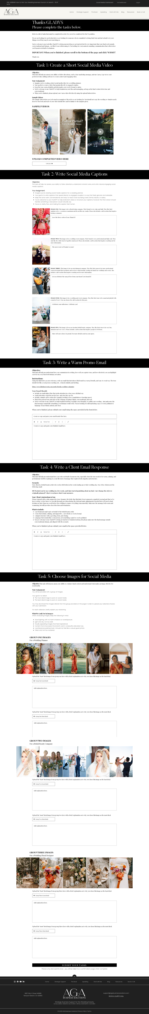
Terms (89, 1011)
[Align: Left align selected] (55, 422)
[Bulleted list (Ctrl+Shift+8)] (62, 422)
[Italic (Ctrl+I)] (37, 422)
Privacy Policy (82, 1011)
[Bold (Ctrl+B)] (34, 422)
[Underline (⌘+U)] (41, 422)
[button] (82, 12)
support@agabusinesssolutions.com (116, 993)
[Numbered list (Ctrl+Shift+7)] (59, 422)
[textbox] (74, 441)
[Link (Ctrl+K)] (68, 422)
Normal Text (47, 422)
